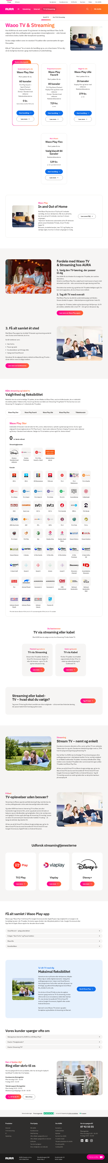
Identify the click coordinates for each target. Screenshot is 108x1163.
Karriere (82, 2)
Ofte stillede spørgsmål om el (38, 1136)
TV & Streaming (49, 9)
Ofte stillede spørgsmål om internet (40, 1139)
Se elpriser (53, 2)
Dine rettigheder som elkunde (39, 1147)
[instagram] (91, 1140)
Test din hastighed (35, 1144)
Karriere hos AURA (60, 1136)
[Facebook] (86, 1140)
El (18, 9)
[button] (54, 931)
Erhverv (17, 2)
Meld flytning (34, 1133)
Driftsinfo (74, 2)
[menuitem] (9, 2)
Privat (9, 2)
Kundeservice (63, 2)
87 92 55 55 (87, 1126)
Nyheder (57, 1133)
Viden (90, 2)
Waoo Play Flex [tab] (64, 412)
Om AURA (98, 2)
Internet (37, 9)
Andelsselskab (59, 1130)
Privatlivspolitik (59, 1144)
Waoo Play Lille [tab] (48, 412)
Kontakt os (58, 1128)
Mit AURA (33, 1128)
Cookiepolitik (59, 1147)
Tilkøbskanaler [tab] (81, 412)
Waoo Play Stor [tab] (13, 412)
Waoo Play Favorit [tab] (31, 412)
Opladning (26, 9)
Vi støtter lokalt (59, 1139)
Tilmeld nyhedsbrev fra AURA (63, 1141)
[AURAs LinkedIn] (82, 1140)
